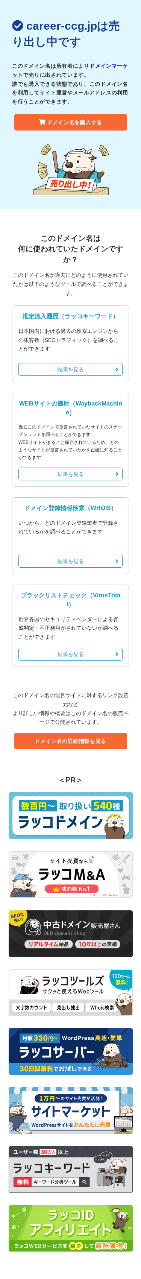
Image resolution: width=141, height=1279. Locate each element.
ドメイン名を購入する (74, 122)
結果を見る (71, 369)
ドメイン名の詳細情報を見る (70, 741)
